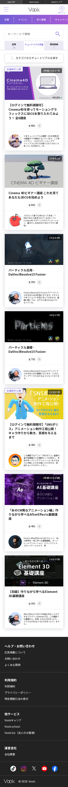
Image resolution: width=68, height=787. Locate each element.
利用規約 (10, 686)
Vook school (34, 2)
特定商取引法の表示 (16, 699)
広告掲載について (15, 652)
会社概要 (10, 754)
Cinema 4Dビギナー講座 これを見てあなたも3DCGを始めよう (33, 195)
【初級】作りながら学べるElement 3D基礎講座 (33, 593)
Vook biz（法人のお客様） (21, 733)
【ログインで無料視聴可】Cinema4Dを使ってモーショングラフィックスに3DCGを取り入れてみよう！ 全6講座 (33, 111)
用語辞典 (54, 46)
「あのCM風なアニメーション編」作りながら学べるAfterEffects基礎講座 (33, 514)
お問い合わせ (12, 658)
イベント (22, 19)
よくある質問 (12, 665)
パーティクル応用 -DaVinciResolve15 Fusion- (27, 272)
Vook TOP (11, 2)
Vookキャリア (56, 2)
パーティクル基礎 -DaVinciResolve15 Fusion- (27, 349)
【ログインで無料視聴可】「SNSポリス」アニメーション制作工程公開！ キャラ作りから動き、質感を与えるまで (33, 430)
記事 (7, 19)
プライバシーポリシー (18, 692)
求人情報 (41, 19)
